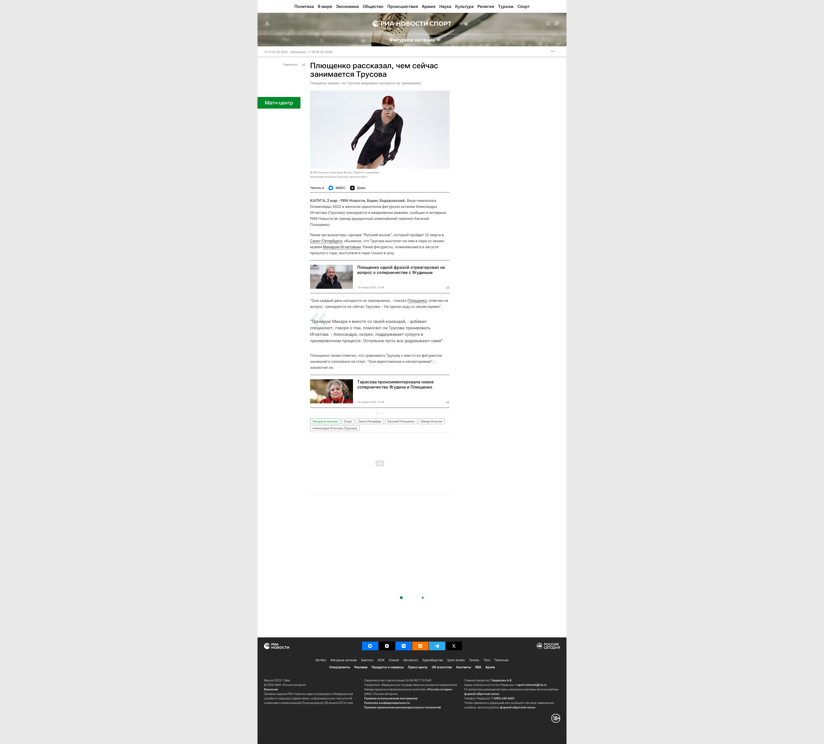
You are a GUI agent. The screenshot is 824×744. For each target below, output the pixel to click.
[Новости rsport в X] (454, 646)
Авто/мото (410, 660)
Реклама (360, 667)
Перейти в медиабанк (366, 172)
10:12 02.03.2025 (276, 52)
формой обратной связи (481, 694)
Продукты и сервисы (388, 667)
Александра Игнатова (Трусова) (334, 428)
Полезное (501, 660)
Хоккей (394, 660)
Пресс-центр (417, 667)
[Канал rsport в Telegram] (437, 646)
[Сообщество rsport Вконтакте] (403, 646)
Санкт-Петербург (370, 421)
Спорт (348, 421)
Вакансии (271, 689)
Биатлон (367, 660)
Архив (490, 667)
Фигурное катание (325, 421)
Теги (487, 660)
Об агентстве (442, 667)
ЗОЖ (381, 660)
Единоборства (433, 660)
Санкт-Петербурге (326, 241)
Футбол (320, 660)
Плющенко (417, 300)
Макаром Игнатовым (342, 247)
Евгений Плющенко (401, 421)
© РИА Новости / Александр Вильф (330, 172)
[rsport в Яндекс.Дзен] (387, 646)
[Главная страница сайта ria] (397, 23)
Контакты (463, 667)
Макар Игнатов (431, 421)
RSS (478, 667)
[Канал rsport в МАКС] (370, 646)
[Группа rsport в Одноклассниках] (420, 646)
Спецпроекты (339, 667)
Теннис (474, 660)
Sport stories (456, 660)
